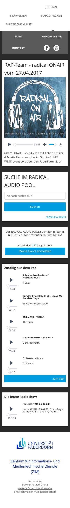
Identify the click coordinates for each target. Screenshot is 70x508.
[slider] (23, 144)
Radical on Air (51, 36)
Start (19, 36)
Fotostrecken (51, 15)
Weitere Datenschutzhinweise (35, 488)
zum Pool (58, 378)
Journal (52, 7)
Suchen (35, 206)
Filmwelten (18, 15)
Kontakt (18, 48)
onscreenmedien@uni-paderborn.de (35, 491)
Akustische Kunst (19, 24)
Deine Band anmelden (35, 251)
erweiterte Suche (56, 216)
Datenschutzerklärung (35, 484)
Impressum (35, 481)
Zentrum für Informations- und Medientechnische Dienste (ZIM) (35, 466)
